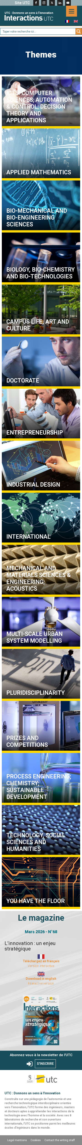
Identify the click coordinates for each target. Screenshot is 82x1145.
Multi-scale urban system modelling (41, 623)
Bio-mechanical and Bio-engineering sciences (41, 206)
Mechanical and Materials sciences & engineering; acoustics (38, 578)
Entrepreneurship (41, 415)
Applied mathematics (41, 154)
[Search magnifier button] (78, 31)
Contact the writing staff (59, 1140)
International (41, 519)
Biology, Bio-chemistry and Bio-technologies (41, 258)
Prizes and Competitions (41, 727)
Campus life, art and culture (41, 311)
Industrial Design (41, 467)
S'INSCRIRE (45, 1063)
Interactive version (41, 983)
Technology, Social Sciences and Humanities (41, 831)
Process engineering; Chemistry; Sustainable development (38, 786)
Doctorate (41, 363)
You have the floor (41, 883)
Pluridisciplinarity (41, 675)
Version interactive (41, 966)
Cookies (36, 1140)
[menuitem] (67, 21)
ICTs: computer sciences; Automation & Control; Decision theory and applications (39, 107)
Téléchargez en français (41, 961)
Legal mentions (17, 1140)
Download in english (41, 978)
